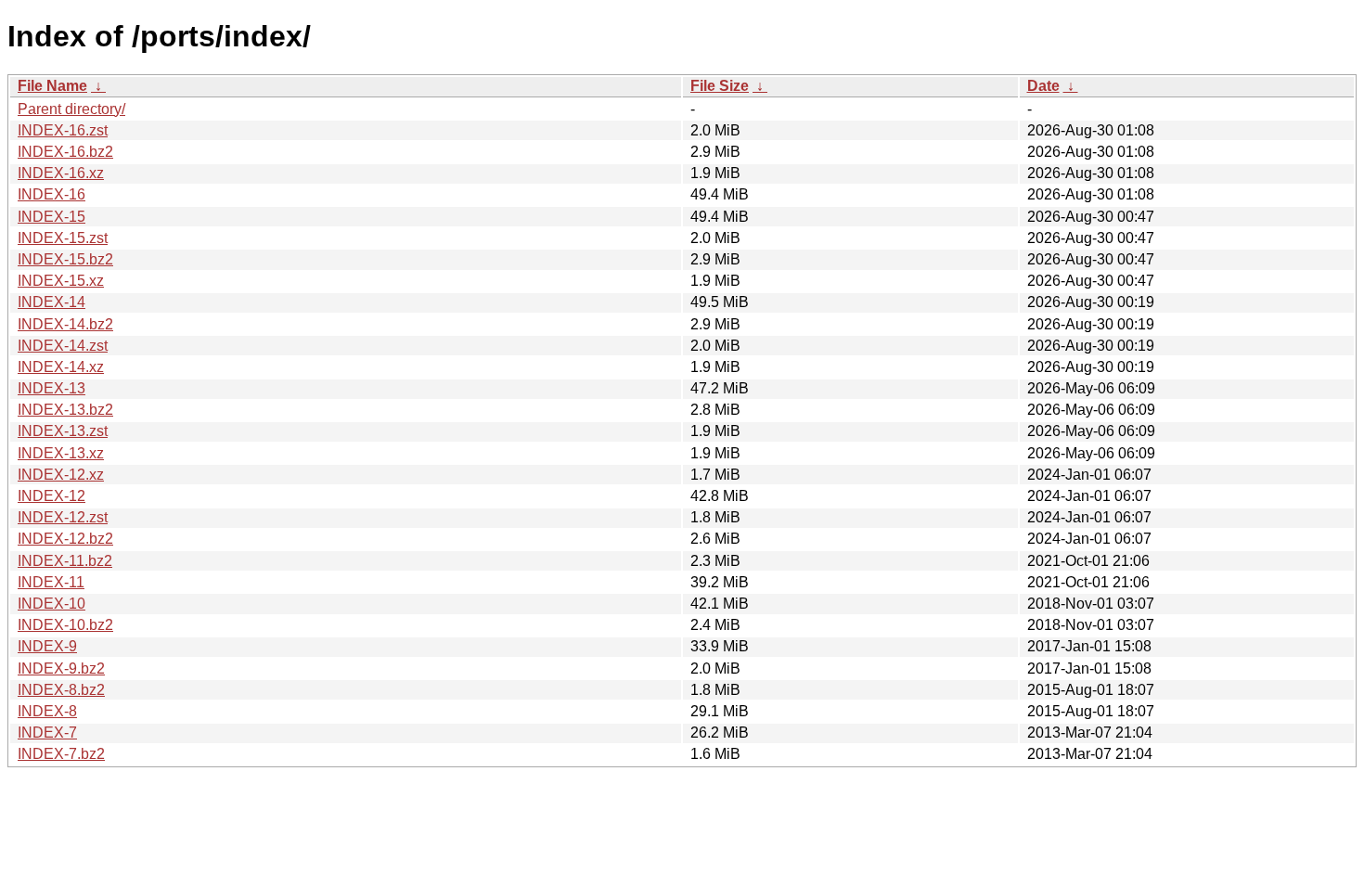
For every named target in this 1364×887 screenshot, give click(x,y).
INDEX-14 (51, 302)
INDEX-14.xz (61, 367)
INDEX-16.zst (63, 130)
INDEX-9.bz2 (61, 668)
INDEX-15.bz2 (65, 259)
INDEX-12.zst (63, 517)
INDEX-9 (47, 646)
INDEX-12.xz (61, 474)
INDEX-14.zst (63, 346)
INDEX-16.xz (61, 173)
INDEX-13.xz (61, 453)
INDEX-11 (51, 582)
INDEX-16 (51, 194)
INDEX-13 (51, 388)
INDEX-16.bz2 (65, 152)
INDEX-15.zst (63, 238)
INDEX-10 (51, 603)
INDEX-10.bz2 (65, 625)
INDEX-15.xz (61, 281)
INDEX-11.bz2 (65, 561)
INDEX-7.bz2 (61, 754)
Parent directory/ (71, 109)
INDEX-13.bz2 (65, 410)
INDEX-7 (47, 732)
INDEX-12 (51, 496)
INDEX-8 (47, 711)
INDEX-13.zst (63, 431)
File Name (52, 86)
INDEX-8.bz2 (61, 690)
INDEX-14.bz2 (65, 324)
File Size (719, 86)
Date (1043, 86)
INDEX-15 (51, 217)
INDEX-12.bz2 (65, 538)
